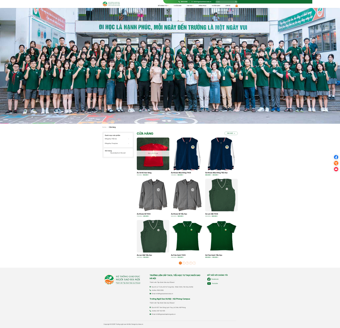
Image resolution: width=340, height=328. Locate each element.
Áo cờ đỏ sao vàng (144, 173)
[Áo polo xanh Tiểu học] (221, 236)
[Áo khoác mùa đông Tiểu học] (221, 154)
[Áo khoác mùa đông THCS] (187, 154)
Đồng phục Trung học (111, 143)
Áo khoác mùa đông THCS (181, 173)
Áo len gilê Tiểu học (144, 255)
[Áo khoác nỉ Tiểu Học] (187, 195)
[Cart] (237, 6)
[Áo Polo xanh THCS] (187, 236)
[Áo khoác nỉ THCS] (153, 195)
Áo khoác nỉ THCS (144, 214)
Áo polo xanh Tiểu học (213, 255)
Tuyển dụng (216, 5)
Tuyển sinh (177, 5)
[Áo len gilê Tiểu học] (153, 236)
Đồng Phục (202, 5)
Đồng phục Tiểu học (111, 138)
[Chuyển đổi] (128, 139)
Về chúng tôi (162, 5)
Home (104, 127)
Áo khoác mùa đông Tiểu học (216, 173)
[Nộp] (235, 1)
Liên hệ (228, 5)
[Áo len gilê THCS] (221, 195)
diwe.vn (140, 324)
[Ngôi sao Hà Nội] (111, 4)
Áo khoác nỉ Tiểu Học (179, 214)
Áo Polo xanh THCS (178, 255)
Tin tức (189, 5)
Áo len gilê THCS (211, 214)
